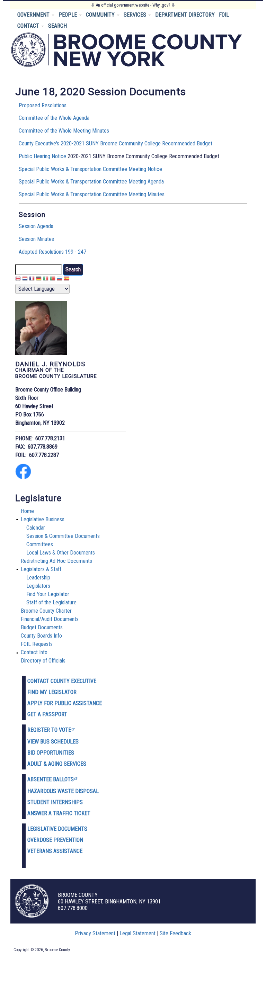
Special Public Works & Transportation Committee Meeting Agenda (91, 181)
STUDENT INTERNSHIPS (55, 802)
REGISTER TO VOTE (49, 730)
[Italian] (45, 279)
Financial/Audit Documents (50, 619)
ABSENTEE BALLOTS (50, 779)
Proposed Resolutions (42, 105)
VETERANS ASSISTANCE (54, 851)
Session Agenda (36, 226)
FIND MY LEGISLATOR (52, 692)
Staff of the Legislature (51, 602)
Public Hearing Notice (42, 156)
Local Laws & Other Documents (60, 552)
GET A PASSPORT (47, 714)
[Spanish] (66, 279)
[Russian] (59, 279)
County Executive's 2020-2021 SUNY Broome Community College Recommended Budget (115, 143)
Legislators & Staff (41, 569)
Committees (39, 544)
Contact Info (34, 652)
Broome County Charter (46, 610)
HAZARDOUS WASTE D (53, 791)
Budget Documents (42, 627)
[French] (32, 279)
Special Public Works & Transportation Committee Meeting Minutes (92, 194)
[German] (39, 279)
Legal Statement (137, 933)
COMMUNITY (101, 14)
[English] (18, 279)
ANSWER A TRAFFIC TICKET (58, 813)
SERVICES (136, 14)
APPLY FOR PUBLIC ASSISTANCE (64, 703)
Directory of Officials (43, 660)
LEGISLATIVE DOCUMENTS (57, 829)
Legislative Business (42, 519)
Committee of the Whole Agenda (54, 118)
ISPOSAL (89, 791)
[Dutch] (25, 279)
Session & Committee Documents (63, 536)
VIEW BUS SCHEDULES (53, 741)
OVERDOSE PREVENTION (55, 840)
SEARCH (57, 25)
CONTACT (29, 25)
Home (27, 511)
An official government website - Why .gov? (133, 5)
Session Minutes (36, 239)
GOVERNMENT (34, 14)
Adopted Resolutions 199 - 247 (52, 252)
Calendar (35, 527)
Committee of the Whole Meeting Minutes (64, 130)
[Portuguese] (52, 279)
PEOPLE (68, 14)
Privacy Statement (95, 933)
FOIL (224, 14)
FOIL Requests (37, 644)
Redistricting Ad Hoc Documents (56, 561)
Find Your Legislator (47, 594)
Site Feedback (175, 933)
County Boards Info (41, 635)
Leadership (38, 577)
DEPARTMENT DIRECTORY (185, 14)
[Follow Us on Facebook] (23, 477)
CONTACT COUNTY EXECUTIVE (61, 681)
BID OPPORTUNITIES (50, 752)
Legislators (38, 586)
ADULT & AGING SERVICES (56, 763)
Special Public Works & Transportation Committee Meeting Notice (90, 169)
